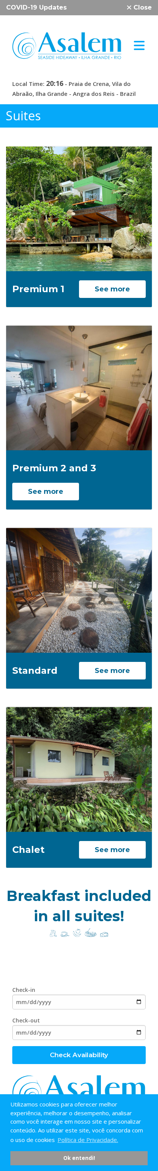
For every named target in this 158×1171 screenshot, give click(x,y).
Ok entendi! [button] (79, 1158)
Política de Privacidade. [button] (88, 1140)
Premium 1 (38, 288)
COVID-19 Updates (36, 7)
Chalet (28, 849)
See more (112, 289)
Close (142, 7)
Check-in (23, 989)
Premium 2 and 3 (54, 468)
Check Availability (79, 1055)
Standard (35, 670)
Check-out (26, 1020)
